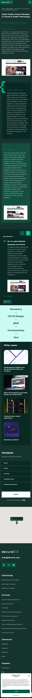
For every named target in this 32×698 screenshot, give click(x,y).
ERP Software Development (9, 616)
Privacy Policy (16, 695)
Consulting (7, 575)
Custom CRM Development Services (12, 624)
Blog (3, 672)
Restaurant (5, 648)
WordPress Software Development (11, 612)
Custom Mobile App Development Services (14, 628)
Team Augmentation (7, 603)
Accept (16, 691)
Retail (3, 656)
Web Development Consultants (10, 580)
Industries (7, 640)
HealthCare (5, 644)
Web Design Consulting (8, 584)
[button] (28, 233)
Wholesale (5, 652)
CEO (23, 500)
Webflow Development (8, 620)
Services (6, 595)
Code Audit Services (8, 632)
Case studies (5, 668)
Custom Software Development (10, 599)
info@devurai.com (11, 558)
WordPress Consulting (8, 588)
